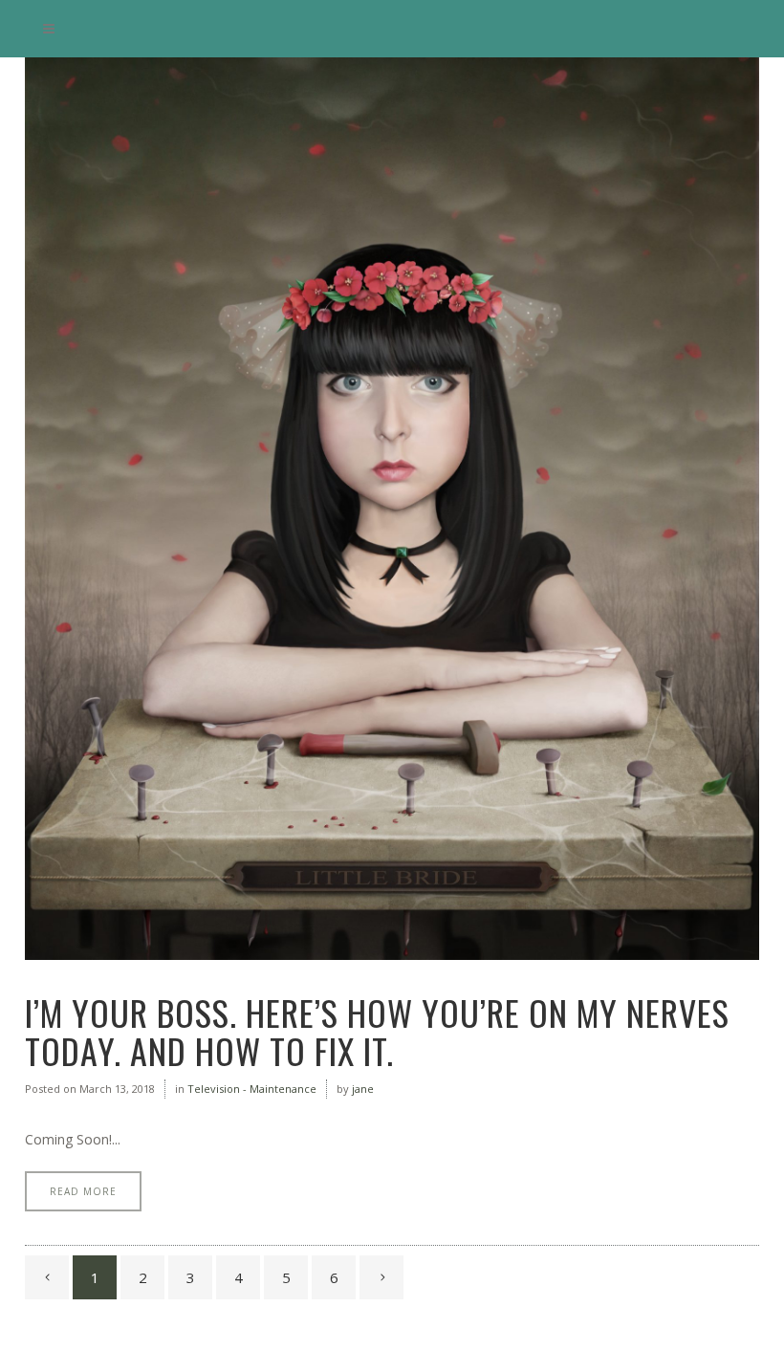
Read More (83, 1191)
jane (363, 1088)
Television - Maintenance (251, 1088)
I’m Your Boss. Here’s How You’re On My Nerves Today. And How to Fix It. (377, 1031)
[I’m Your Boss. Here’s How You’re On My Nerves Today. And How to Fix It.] (392, 508)
